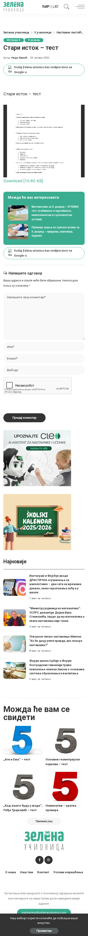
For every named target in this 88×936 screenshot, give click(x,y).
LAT (56, 6)
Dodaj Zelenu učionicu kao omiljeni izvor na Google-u (43, 69)
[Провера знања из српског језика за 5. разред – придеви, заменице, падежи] (44, 231)
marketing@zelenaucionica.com (44, 912)
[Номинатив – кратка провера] (65, 786)
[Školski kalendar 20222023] (37, 522)
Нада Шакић (19, 58)
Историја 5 (13, 40)
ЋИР (46, 6)
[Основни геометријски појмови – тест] (65, 740)
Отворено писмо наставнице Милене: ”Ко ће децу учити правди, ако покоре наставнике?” (55, 640)
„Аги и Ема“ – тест (16, 759)
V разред (34, 40)
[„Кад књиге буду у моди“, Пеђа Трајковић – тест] (22, 786)
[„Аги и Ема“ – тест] (22, 740)
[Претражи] (65, 6)
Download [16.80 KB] (23, 180)
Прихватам (44, 930)
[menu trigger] (79, 6)
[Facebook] (39, 860)
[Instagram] (48, 860)
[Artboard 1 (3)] (37, 458)
